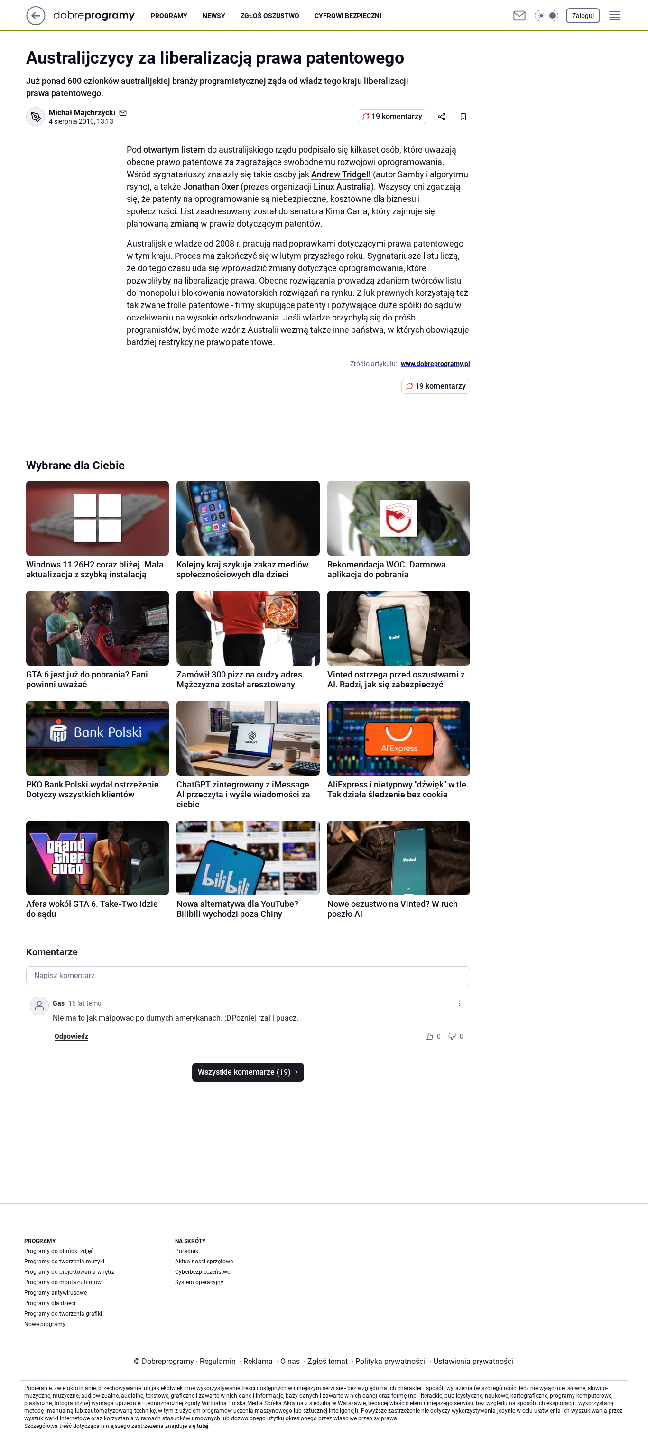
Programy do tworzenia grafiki (63, 1313)
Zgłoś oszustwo (270, 15)
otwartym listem (174, 150)
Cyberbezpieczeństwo (203, 1272)
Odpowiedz (71, 1036)
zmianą (184, 224)
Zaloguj (583, 15)
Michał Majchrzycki (82, 112)
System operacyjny (199, 1282)
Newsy (214, 15)
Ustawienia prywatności (471, 1361)
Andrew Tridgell (341, 174)
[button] (546, 15)
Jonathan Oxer (211, 187)
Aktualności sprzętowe (204, 1261)
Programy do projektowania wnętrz (69, 1272)
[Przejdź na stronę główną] (36, 22)
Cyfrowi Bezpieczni (348, 15)
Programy (169, 15)
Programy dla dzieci (49, 1303)
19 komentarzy (396, 116)
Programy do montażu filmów (63, 1282)
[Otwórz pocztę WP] (519, 15)
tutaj (202, 1426)
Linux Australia (342, 187)
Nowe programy (44, 1324)
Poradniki (187, 1251)
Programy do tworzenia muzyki (64, 1261)
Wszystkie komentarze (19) (244, 1072)
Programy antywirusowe (55, 1293)
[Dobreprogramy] (102, 15)
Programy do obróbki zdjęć (58, 1251)
